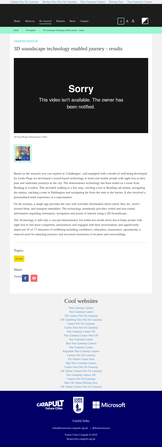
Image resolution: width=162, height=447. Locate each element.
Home (17, 21)
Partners (60, 21)
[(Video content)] (23, 153)
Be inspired (45, 21)
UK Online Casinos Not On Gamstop (81, 371)
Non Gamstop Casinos (81, 307)
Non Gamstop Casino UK (81, 331)
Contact (84, 21)
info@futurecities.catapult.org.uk (70, 427)
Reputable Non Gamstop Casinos (81, 351)
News (72, 21)
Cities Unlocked (32, 12)
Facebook (25, 278)
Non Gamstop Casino (81, 311)
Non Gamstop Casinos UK (81, 374)
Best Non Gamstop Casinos (81, 343)
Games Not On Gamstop (81, 323)
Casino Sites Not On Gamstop (81, 327)
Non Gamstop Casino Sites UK (81, 335)
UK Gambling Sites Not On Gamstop (81, 319)
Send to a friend (34, 278)
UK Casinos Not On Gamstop (81, 315)
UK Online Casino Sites (81, 359)
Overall (19, 259)
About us (30, 21)
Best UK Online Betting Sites (81, 382)
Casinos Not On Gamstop (81, 355)
